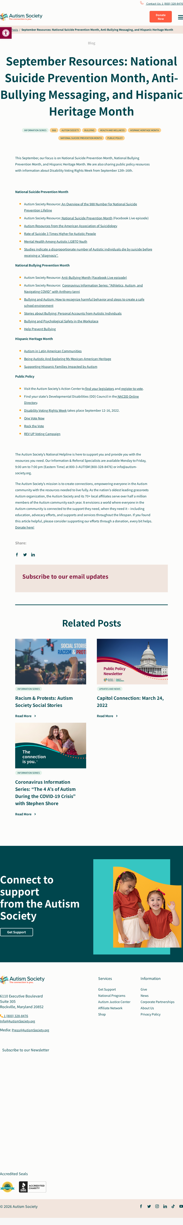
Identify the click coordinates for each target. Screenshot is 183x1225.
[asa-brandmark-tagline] (21, 14)
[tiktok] (173, 1206)
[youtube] (181, 1206)
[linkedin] (165, 1206)
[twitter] (149, 1206)
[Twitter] (25, 554)
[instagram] (157, 1206)
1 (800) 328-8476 (15, 1015)
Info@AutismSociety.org (17, 1021)
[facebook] (141, 1206)
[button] (6, 33)
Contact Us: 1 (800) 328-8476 (164, 3)
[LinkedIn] (33, 554)
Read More (23, 716)
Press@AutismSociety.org (30, 1030)
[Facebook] (18, 554)
